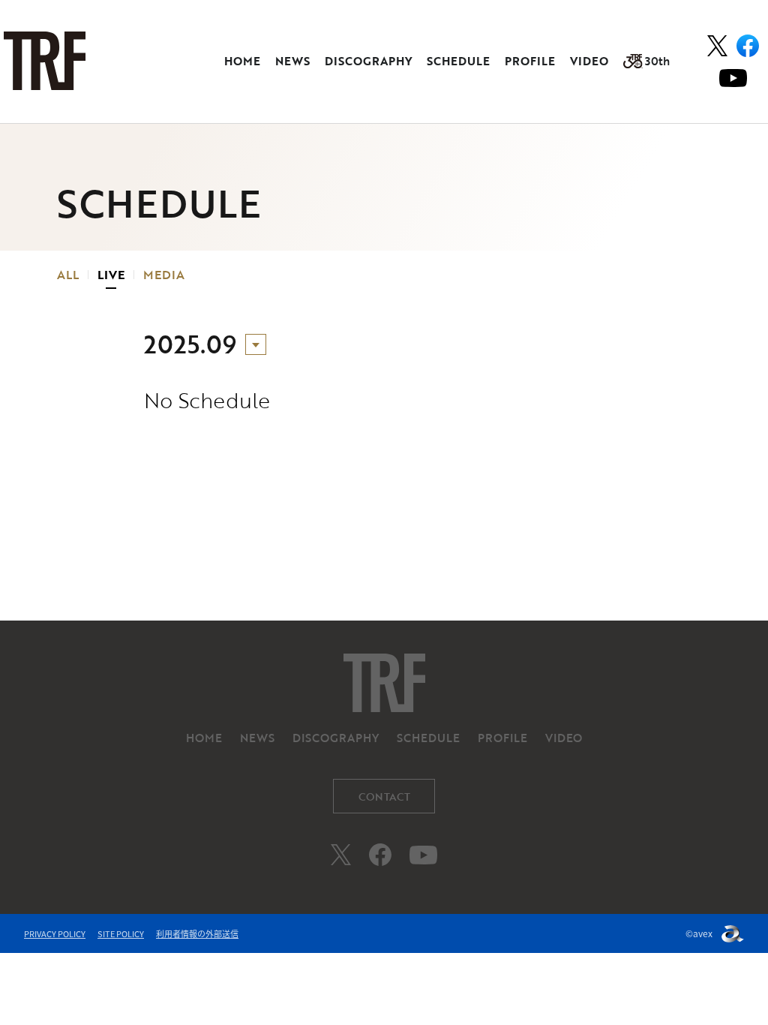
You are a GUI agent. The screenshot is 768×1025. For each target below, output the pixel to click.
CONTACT (384, 796)
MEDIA (163, 275)
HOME (242, 61)
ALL (68, 275)
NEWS (292, 61)
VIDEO (589, 61)
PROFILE (530, 61)
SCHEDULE (458, 61)
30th (657, 61)
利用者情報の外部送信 (197, 933)
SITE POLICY (121, 933)
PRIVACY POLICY (55, 933)
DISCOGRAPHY (368, 61)
